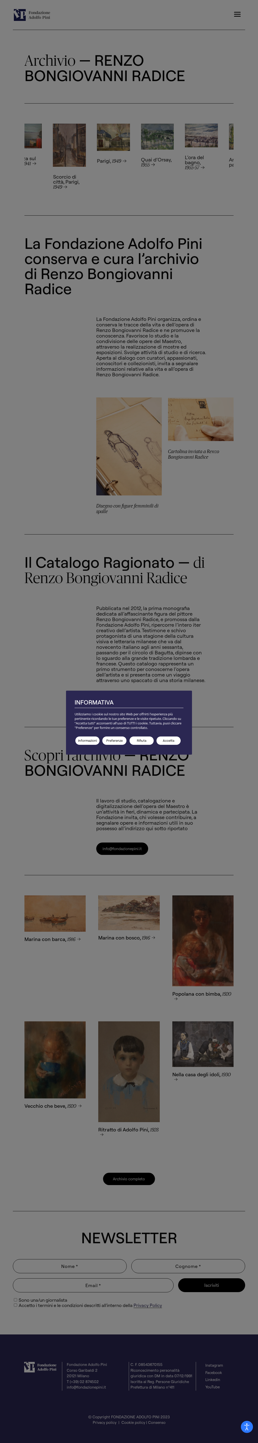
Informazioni (87, 741)
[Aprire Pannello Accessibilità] (247, 1427)
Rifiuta (141, 741)
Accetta (168, 741)
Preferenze (114, 741)
